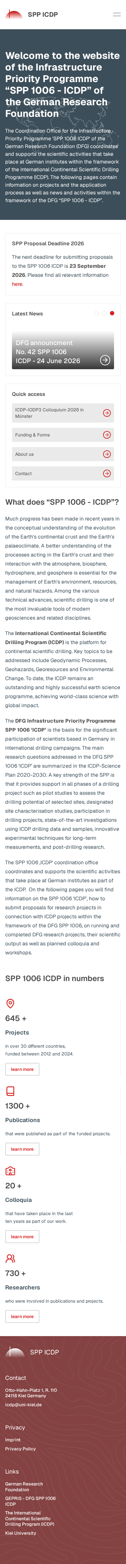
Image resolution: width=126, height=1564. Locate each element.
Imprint (13, 1440)
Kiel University (20, 1533)
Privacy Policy (20, 1449)
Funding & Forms (32, 435)
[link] (31, 14)
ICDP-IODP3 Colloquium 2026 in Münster (49, 413)
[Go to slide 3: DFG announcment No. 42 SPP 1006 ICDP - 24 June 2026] (112, 313)
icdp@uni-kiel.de (23, 1405)
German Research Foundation (24, 1487)
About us (24, 454)
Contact (23, 473)
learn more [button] (22, 1069)
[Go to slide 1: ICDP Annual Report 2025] (96, 313)
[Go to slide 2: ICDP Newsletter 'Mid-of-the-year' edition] (104, 313)
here (17, 284)
